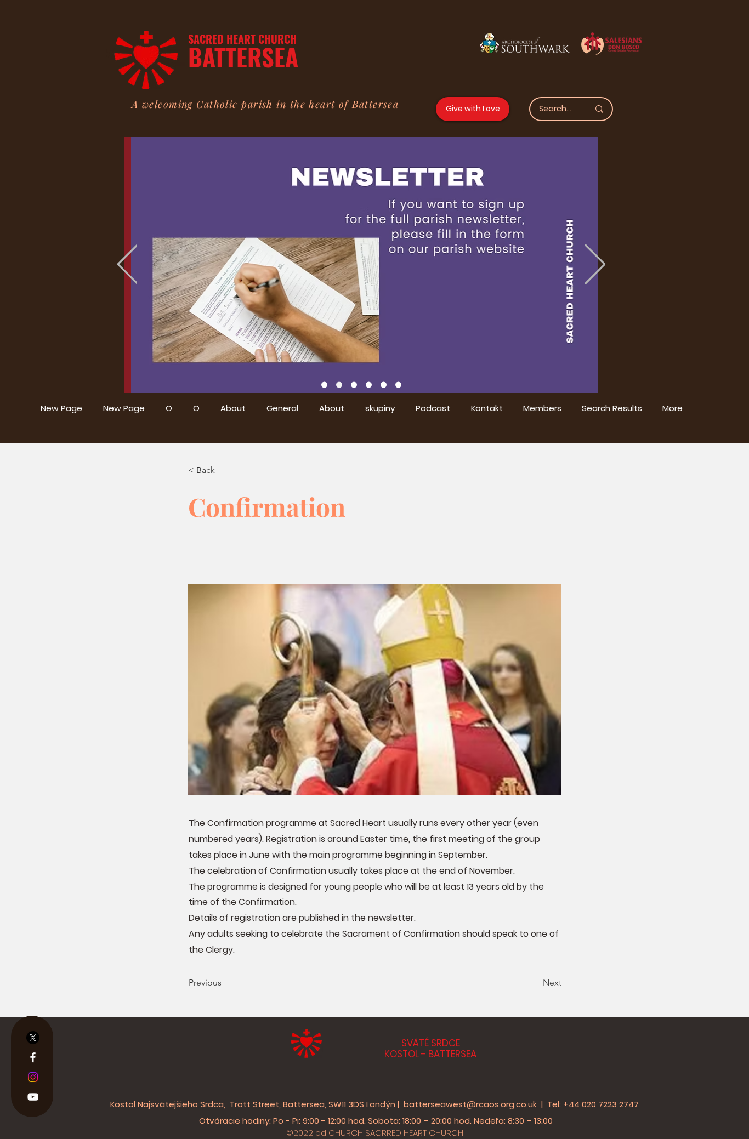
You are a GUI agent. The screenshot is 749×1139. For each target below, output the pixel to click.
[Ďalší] (595, 265)
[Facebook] (32, 1057)
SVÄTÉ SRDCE (430, 1043)
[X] (32, 1037)
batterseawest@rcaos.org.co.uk (470, 1104)
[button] (224, 470)
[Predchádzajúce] (127, 265)
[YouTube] (32, 1096)
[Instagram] (32, 1077)
